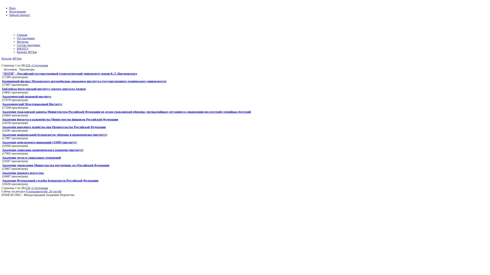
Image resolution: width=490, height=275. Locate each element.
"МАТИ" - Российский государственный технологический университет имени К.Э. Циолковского (69, 73)
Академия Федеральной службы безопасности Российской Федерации (50, 180)
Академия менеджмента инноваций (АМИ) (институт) (39, 142)
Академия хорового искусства (23, 173)
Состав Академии (28, 45)
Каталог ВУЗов (27, 52)
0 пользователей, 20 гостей (43, 191)
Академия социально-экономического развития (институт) (42, 150)
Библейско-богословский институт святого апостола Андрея (44, 89)
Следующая (40, 65)
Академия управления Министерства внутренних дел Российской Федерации (55, 165)
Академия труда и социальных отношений (31, 157)
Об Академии (26, 38)
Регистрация (17, 11)
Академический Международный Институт (32, 104)
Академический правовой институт (26, 96)
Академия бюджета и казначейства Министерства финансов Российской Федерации (60, 119)
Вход (12, 8)
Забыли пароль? (19, 15)
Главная (22, 34)
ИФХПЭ (22, 48)
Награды (22, 41)
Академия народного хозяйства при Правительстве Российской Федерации (54, 127)
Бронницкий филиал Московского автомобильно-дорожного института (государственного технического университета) (84, 81)
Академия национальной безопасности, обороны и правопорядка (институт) (54, 134)
